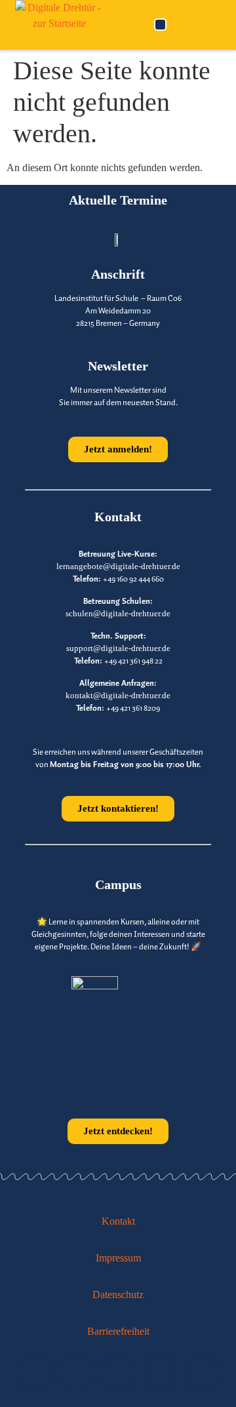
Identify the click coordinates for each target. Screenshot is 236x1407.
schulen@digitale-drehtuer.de (118, 613)
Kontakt (118, 1221)
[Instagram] (76, 1373)
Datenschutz (118, 1294)
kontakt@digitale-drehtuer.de (118, 695)
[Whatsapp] (160, 1373)
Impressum (118, 1257)
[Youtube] (34, 1373)
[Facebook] (202, 1373)
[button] (160, 24)
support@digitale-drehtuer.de (118, 648)
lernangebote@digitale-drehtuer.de (118, 566)
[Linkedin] (118, 1373)
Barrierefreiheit (118, 1331)
